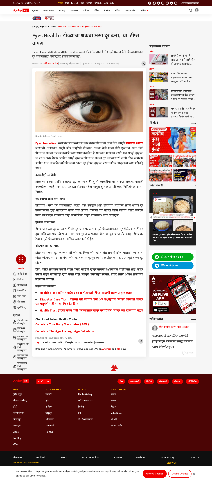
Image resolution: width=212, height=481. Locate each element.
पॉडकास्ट (21, 302)
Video (16, 432)
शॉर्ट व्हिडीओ (22, 285)
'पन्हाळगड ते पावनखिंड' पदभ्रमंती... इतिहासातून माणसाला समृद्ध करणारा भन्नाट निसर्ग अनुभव (172, 341)
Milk (60, 342)
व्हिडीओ (20, 279)
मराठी (60, 3)
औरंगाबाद (49, 419)
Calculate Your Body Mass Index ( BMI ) (62, 324)
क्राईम (113, 394)
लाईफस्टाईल (130, 10)
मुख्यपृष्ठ (35, 10)
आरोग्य (53, 26)
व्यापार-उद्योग (116, 425)
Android (106, 349)
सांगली (48, 394)
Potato (78, 342)
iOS (118, 349)
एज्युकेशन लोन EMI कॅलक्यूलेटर (23, 347)
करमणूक (17, 425)
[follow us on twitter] (150, 3)
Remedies (89, 342)
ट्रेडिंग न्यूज (17, 394)
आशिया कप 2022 (86, 400)
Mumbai (49, 425)
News (113, 400)
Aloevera (99, 342)
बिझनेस (107, 10)
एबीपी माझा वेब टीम (50, 63)
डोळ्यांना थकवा (134, 143)
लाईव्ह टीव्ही (22, 274)
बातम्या (15, 390)
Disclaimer (141, 457)
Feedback (40, 457)
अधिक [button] (143, 10)
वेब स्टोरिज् (21, 290)
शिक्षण (113, 407)
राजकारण (74, 10)
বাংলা (82, 3)
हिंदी (67, 3)
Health (46, 342)
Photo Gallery (20, 400)
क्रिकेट (81, 407)
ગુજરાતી (97, 3)
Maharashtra (53, 390)
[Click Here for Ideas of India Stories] (49, 18)
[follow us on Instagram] (167, 3)
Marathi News (118, 390)
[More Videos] (193, 123)
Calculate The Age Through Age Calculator (65, 331)
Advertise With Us (90, 457)
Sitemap (118, 457)
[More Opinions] (193, 319)
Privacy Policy (167, 457)
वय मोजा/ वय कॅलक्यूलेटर (22, 338)
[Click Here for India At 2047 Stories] (37, 18)
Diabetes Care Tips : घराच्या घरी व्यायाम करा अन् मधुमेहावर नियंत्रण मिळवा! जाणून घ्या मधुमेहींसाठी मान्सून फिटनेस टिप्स (89, 302)
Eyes (54, 342)
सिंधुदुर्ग (48, 413)
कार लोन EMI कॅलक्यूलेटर (23, 357)
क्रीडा (97, 10)
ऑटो (15, 407)
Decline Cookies (180, 474)
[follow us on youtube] (163, 3)
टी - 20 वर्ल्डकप (85, 419)
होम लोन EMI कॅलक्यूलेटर (22, 322)
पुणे (47, 400)
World (114, 419)
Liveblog (17, 438)
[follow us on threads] (158, 3)
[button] (21, 262)
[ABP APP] (161, 303)
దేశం (112, 3)
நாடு (106, 3)
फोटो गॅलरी (21, 296)
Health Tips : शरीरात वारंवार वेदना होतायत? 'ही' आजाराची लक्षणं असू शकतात (86, 292)
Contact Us (194, 457)
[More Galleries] (193, 185)
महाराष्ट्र (62, 10)
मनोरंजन (86, 10)
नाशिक (48, 407)
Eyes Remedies (45, 143)
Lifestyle (68, 342)
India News (116, 413)
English (74, 3)
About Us (17, 457)
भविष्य (117, 10)
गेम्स (121, 381)
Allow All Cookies (154, 474)
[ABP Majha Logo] (21, 10)
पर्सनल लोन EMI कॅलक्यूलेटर (22, 366)
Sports (82, 390)
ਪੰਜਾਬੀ (89, 3)
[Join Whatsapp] (176, 3)
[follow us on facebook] (154, 3)
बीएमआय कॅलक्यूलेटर (22, 330)
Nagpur (49, 432)
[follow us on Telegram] (171, 3)
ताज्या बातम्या (48, 10)
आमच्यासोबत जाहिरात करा (190, 3)
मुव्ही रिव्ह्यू (21, 307)
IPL (79, 413)
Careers (63, 457)
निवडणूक (17, 419)
